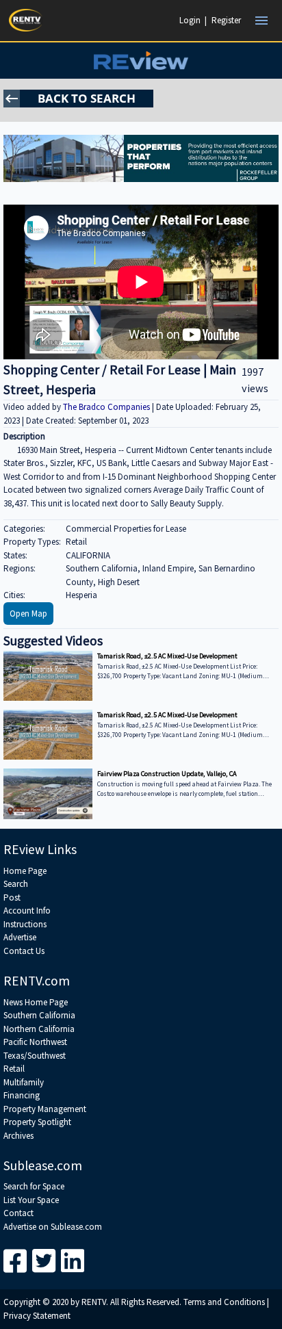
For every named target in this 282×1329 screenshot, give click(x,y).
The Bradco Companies (107, 407)
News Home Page (35, 1002)
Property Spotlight (37, 1122)
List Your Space (31, 1200)
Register (226, 20)
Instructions (25, 924)
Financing (21, 1095)
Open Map (28, 613)
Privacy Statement (36, 1315)
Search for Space (33, 1186)
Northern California (39, 1029)
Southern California (39, 1015)
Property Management (44, 1109)
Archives (18, 1135)
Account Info (27, 910)
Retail (14, 1068)
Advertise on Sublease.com (52, 1227)
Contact (18, 1213)
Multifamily (23, 1082)
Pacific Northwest (35, 1042)
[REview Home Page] (141, 60)
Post (12, 897)
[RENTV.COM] (26, 20)
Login (190, 20)
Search (15, 884)
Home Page (25, 871)
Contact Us (23, 951)
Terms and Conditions (224, 1302)
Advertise (19, 937)
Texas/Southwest (34, 1055)
